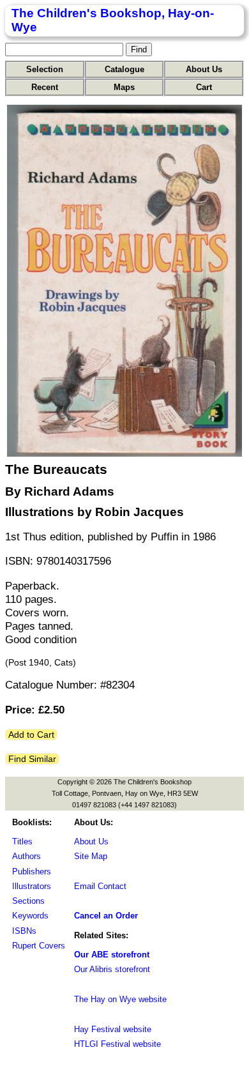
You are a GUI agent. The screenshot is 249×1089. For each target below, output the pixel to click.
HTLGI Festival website (117, 1044)
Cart (204, 87)
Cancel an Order (106, 915)
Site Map (90, 856)
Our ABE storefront (111, 954)
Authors (26, 856)
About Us (204, 69)
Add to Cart (31, 734)
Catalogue (124, 69)
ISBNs (24, 931)
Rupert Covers (38, 945)
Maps (124, 87)
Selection (44, 69)
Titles (22, 841)
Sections (28, 901)
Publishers (31, 871)
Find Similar (32, 759)
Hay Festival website (112, 1029)
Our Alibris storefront (112, 969)
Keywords (30, 915)
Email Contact (100, 886)
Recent (44, 87)
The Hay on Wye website (120, 999)
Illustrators (31, 886)
